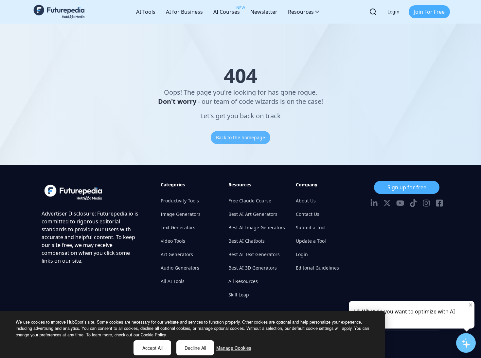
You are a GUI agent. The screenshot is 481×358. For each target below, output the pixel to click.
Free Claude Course (249, 201)
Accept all (152, 348)
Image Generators (181, 214)
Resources (301, 11)
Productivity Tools (180, 201)
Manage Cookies (233, 348)
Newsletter (263, 11)
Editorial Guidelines (317, 268)
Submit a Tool (311, 227)
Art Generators (177, 254)
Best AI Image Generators (256, 227)
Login (393, 12)
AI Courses (226, 10)
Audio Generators (180, 268)
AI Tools (145, 11)
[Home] (59, 11)
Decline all (195, 348)
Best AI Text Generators (254, 254)
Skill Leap (238, 295)
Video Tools (173, 241)
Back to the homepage (240, 137)
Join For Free (429, 11)
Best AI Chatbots (246, 241)
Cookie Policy (153, 334)
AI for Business (184, 11)
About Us (306, 201)
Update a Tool (311, 241)
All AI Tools (173, 281)
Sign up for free (406, 187)
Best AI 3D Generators (252, 268)
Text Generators (178, 227)
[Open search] (373, 12)
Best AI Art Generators (252, 214)
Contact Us (307, 214)
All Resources (243, 281)
